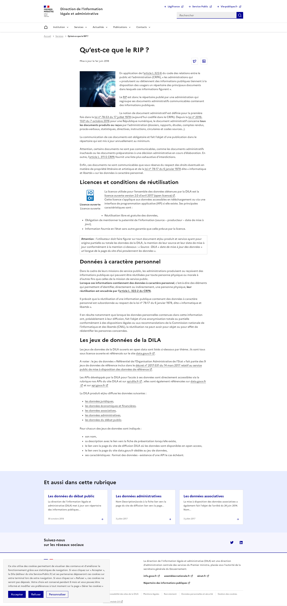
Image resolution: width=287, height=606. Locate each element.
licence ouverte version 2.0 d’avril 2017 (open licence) (138, 195)
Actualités (98, 27)
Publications (120, 27)
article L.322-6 (153, 73)
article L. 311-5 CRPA (102, 157)
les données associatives (100, 411)
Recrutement (170, 594)
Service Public (200, 6)
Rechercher (240, 15)
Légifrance (174, 6)
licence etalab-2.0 (111, 601)
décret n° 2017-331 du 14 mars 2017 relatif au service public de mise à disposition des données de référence (141, 367)
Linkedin (241, 542)
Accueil (47, 36)
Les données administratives (138, 496)
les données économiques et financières (110, 406)
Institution (59, 27)
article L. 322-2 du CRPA (135, 291)
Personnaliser (57, 594)
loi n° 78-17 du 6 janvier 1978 (162, 169)
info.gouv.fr (150, 576)
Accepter (17, 594)
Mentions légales (151, 594)
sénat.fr (201, 576)
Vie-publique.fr (229, 6)
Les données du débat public (71, 496)
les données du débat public (103, 420)
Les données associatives (204, 496)
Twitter (232, 542)
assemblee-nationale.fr (177, 576)
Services (78, 27)
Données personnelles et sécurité (197, 594)
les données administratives (102, 415)
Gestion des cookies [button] (227, 594)
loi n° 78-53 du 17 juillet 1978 (113, 117)
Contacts (141, 27)
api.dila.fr (133, 381)
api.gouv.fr (98, 385)
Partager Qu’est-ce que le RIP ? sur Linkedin (204, 61)
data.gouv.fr (143, 353)
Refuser (36, 594)
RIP (125, 97)
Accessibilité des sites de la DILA (123, 594)
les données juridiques (99, 401)
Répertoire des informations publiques (165, 583)
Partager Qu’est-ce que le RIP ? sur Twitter (194, 61)
